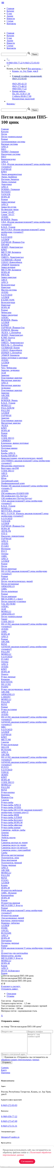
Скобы (4, 852)
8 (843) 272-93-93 (31, 63)
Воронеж (5, 795)
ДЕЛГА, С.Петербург (11, 332)
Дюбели (5, 835)
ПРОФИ (5, 244)
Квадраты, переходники (12, 920)
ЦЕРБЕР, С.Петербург (11, 352)
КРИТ (4, 172)
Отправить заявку (10, 989)
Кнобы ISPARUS (9, 455)
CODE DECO (7, 471)
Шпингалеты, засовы (11, 955)
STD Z (4, 533)
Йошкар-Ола (7, 797)
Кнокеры (5, 679)
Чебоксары (6, 312)
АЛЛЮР (5, 239)
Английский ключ (9, 481)
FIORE (4, 928)
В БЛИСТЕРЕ (8, 300)
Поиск (34, 54)
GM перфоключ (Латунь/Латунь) (16, 498)
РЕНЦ (4, 435)
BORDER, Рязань (9, 219)
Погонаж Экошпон (10, 179)
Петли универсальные (11, 616)
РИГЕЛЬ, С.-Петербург (12, 345)
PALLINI (5, 410)
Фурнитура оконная (10, 903)
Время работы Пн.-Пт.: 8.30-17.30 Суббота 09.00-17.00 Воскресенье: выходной (23, 95)
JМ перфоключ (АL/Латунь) (14, 496)
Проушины (6, 940)
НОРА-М (5, 197)
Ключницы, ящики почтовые (15, 443)
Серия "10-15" (8, 214)
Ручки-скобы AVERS (11, 807)
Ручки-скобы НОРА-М (11, 822)
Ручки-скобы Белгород (12, 820)
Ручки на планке (9, 709)
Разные (4, 199)
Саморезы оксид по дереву (13, 845)
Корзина (11, 104)
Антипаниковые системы (13, 141)
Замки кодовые (8, 267)
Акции (10, 16)
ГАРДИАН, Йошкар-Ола (13, 242)
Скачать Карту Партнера (5, 1070)
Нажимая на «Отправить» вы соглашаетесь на (24, 1058)
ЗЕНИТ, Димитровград (12, 247)
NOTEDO (6, 192)
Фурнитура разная (9, 915)
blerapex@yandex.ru (10, 1137)
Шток (4, 478)
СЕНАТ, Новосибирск (11, 262)
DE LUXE (6, 684)
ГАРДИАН (6, 169)
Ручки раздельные (9, 744)
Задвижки (6, 388)
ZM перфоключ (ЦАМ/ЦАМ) (15, 493)
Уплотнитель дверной (11, 862)
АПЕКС (5, 317)
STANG (5, 880)
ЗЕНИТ (4, 775)
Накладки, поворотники (12, 536)
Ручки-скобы (7, 802)
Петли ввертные (9, 569)
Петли (4, 566)
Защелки (5, 375)
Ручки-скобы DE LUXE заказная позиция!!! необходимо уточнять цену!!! (22, 811)
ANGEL (5, 930)
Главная (10, 8)
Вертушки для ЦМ (10, 468)
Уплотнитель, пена (10, 857)
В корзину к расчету (11, 986)
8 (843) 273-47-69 (9, 1121)
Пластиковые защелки (11, 378)
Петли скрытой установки (13, 601)
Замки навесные (8, 277)
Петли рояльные (9, 596)
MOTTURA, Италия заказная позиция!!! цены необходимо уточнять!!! (23, 230)
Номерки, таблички (10, 923)
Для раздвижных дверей (12, 918)
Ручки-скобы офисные (11, 825)
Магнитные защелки (11, 380)
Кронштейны (7, 895)
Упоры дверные (8, 865)
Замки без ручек (8, 207)
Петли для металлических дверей (17, 581)
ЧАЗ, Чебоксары (9, 368)
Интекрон (6, 548)
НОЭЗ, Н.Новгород (10, 971)
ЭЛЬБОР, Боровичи (10, 265)
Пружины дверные (10, 943)
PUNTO (5, 767)
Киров (4, 965)
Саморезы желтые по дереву (14, 842)
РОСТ (4, 551)
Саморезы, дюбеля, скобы (13, 830)
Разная (4, 900)
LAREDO (5, 697)
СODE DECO (7, 438)
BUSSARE (6, 749)
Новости (11, 18)
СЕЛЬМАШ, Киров (10, 347)
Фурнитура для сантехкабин (14, 953)
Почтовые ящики (9, 448)
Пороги (4, 674)
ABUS (4, 280)
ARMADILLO (8, 586)
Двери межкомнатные (11, 174)
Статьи (10, 21)
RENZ (4, 234)
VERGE (5, 772)
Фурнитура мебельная (11, 890)
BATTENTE (7, 682)
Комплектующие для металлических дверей (22, 458)
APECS (4, 146)
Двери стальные (8, 182)
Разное (4, 433)
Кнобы (4, 450)
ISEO (3, 149)
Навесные (6, 287)
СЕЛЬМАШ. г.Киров (11, 260)
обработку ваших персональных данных (20, 1059)
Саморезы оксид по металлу (14, 847)
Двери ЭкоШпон (9, 177)
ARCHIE (5, 395)
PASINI (4, 687)
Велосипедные (8, 285)
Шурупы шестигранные (12, 855)
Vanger (4, 619)
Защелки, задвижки (10, 370)
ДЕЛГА (4, 425)
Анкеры (5, 832)
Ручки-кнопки (8, 792)
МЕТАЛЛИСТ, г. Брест (12, 599)
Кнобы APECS (8, 453)
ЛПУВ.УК (6, 531)
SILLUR (5, 747)
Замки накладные (9, 315)
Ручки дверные (8, 677)
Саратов (5, 742)
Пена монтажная (9, 860)
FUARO (5, 546)
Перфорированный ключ (13, 483)
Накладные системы (10, 154)
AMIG (4, 556)
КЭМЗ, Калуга (8, 337)
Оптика (4, 553)
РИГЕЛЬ (5, 275)
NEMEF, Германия (10, 151)
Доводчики (6, 184)
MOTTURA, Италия (10, 511)
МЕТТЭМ (6, 340)
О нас (9, 13)
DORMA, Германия (10, 189)
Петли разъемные (9, 591)
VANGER (5, 194)
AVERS (4, 217)
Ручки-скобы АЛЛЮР (11, 817)
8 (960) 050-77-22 (15, 63)
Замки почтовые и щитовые (14, 357)
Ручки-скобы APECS (11, 805)
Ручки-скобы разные (10, 827)
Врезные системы (9, 144)
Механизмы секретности (13, 466)
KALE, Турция (8, 227)
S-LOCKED (6, 237)
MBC (3, 727)
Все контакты (34, 68)
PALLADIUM (7, 408)
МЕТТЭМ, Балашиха (11, 252)
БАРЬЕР (5, 325)
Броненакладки (8, 159)
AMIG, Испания (8, 893)
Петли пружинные (10, 584)
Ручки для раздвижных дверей (15, 689)
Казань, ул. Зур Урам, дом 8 (25, 71)
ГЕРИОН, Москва (9, 330)
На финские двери (10, 209)
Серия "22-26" (8, 212)
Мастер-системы (9, 290)
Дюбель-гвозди (8, 837)
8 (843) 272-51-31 (9, 1126)
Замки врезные (8, 202)
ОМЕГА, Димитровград (12, 257)
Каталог (10, 11)
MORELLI (6, 405)
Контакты (11, 23)
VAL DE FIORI (8, 604)
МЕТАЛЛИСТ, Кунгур (12, 905)
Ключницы (6, 445)
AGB (3, 373)
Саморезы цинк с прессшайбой (16, 850)
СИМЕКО (6, 440)
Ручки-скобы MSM (10, 815)
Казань (4, 885)
